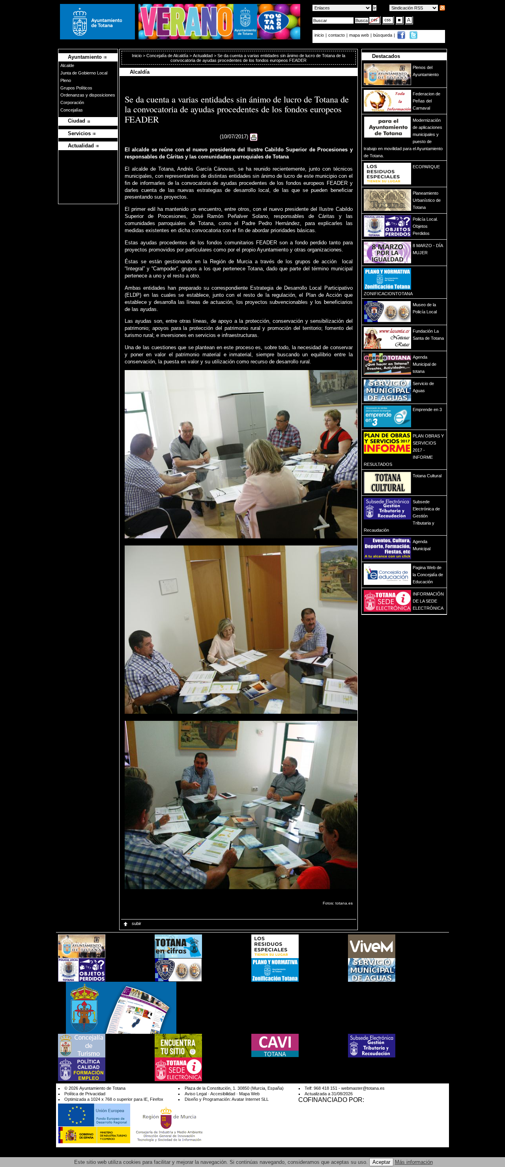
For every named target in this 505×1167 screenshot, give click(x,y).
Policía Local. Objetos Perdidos (425, 226)
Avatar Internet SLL (250, 1099)
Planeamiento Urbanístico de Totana (427, 200)
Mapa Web (249, 1093)
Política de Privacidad (84, 1093)
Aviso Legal (196, 1093)
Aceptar (381, 1162)
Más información (414, 1162)
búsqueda (383, 35)
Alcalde (67, 65)
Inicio (137, 55)
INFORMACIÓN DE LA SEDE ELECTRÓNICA (428, 601)
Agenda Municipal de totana (424, 364)
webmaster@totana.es (363, 1088)
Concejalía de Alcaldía (167, 55)
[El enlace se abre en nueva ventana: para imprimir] (254, 137)
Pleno (65, 80)
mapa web (359, 35)
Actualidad (203, 55)
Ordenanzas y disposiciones (87, 95)
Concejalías (71, 110)
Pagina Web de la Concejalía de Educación (428, 574)
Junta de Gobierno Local (83, 73)
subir (136, 923)
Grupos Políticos (76, 88)
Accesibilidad (222, 1093)
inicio (319, 35)
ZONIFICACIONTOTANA (388, 293)
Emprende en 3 (427, 409)
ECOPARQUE (426, 166)
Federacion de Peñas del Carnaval (426, 100)
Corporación (72, 102)
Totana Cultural (427, 475)
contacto (336, 35)
